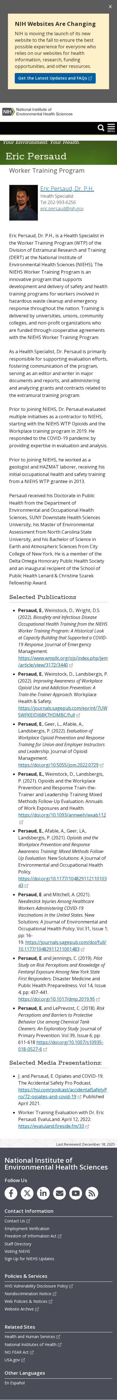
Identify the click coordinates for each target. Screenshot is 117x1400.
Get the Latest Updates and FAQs (52, 78)
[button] (101, 127)
